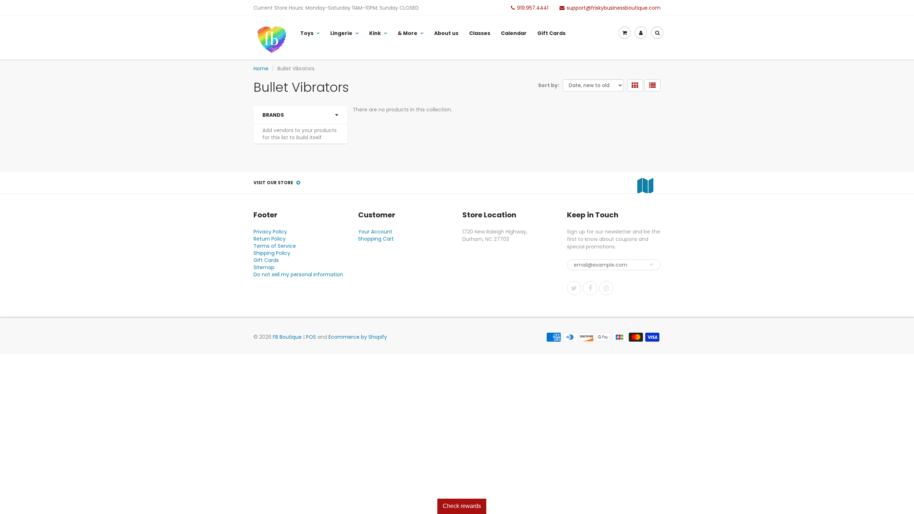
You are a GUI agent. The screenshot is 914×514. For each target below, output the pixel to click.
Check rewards (462, 506)
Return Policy (269, 238)
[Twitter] (574, 288)
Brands (273, 115)
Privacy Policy (270, 231)
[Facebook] (590, 288)
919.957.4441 (532, 7)
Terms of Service (274, 246)
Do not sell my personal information (298, 274)
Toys (306, 33)
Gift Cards (551, 33)
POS (311, 337)
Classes (479, 33)
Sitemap (264, 267)
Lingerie (341, 33)
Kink (375, 33)
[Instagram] (606, 288)
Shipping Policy (271, 253)
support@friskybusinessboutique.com (614, 7)
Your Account (375, 231)
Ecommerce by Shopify (357, 337)
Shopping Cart (376, 238)
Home (260, 68)
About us (446, 33)
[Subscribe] (651, 264)
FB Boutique (287, 337)
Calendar (514, 33)
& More (407, 33)
